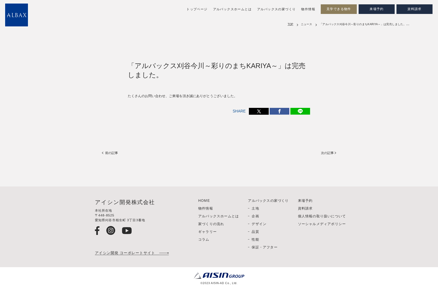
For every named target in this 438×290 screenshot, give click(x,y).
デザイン (259, 224)
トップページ (196, 9)
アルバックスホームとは (232, 9)
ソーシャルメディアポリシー (322, 224)
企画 (255, 216)
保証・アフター (264, 247)
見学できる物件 (338, 9)
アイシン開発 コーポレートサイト (125, 253)
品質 (255, 232)
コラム (203, 239)
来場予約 (377, 9)
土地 (255, 208)
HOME (204, 200)
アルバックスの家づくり (276, 9)
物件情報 (308, 9)
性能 (255, 239)
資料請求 (414, 9)
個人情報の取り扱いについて (322, 216)
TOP (290, 24)
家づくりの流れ (211, 224)
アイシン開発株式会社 (125, 202)
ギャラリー (207, 232)
